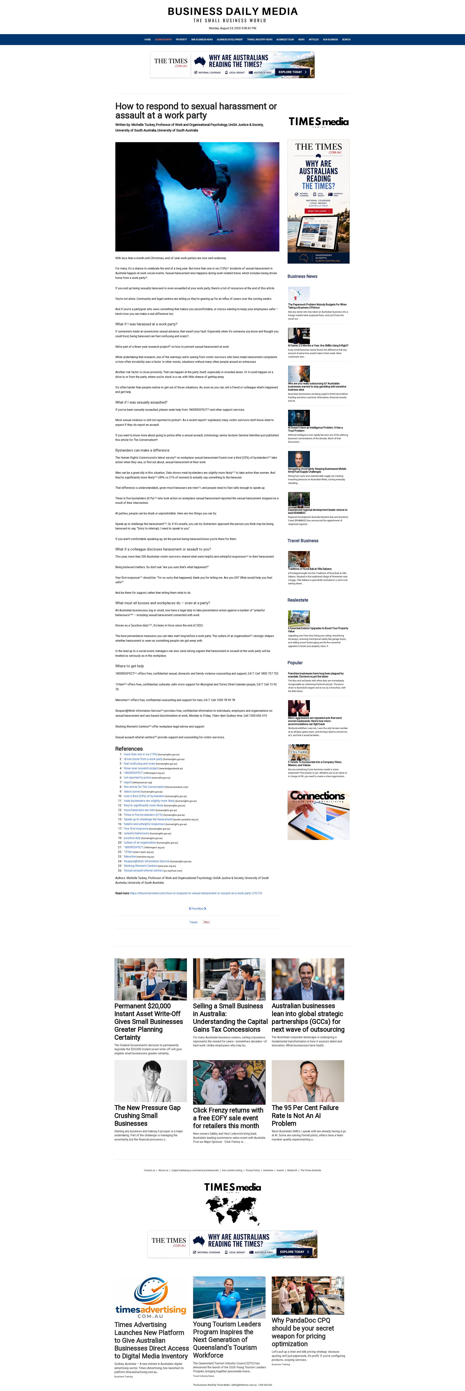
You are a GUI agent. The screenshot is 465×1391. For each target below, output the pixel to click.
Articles (314, 39)
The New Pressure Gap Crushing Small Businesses (147, 1115)
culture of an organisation (234, 636)
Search (346, 39)
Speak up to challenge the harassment (139, 524)
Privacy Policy (253, 1170)
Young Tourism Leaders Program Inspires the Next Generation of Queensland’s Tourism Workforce (227, 1339)
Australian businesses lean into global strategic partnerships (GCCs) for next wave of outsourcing (308, 1017)
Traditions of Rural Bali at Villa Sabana (309, 568)
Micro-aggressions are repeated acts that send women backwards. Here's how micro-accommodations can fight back (315, 721)
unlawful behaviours (136, 833)
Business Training (123, 1376)
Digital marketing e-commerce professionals (195, 1170)
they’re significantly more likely (135, 477)
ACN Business (330, 39)
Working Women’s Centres (132, 726)
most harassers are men (182, 488)
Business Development (230, 39)
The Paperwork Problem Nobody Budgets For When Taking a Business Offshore (317, 306)
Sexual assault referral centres (134, 737)
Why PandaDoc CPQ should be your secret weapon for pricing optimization (303, 1332)
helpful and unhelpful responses (225, 556)
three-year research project (151, 346)
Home (148, 39)
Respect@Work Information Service (138, 710)
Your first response (127, 577)
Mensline (121, 700)
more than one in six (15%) (210, 268)
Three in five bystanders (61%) (134, 498)
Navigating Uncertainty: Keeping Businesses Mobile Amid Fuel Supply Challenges (317, 470)
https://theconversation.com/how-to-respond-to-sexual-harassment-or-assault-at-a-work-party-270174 (196, 893)
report (201, 420)
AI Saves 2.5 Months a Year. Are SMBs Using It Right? (318, 345)
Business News (163, 39)
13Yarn (119, 684)
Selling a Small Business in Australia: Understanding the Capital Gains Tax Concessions (230, 1017)
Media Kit (292, 1170)
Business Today (285, 39)
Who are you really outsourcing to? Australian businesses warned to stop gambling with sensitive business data (317, 386)
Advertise (268, 1170)
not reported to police (165, 420)
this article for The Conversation (135, 440)
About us (163, 1170)
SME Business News (202, 39)
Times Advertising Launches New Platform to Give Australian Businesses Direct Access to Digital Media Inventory (151, 1340)
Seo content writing (232, 1170)
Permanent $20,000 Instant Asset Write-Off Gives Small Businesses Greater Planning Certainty (148, 1021)
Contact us (149, 1170)
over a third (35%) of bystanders (247, 457)
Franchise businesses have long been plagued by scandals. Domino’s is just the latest (316, 675)
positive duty (140, 625)
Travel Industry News (259, 39)
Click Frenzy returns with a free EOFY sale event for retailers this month (228, 1118)
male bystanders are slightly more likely (207, 472)
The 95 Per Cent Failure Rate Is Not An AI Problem (305, 1115)
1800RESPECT (198, 409)
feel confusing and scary (171, 336)
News (301, 39)
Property (181, 39)
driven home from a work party (143, 759)
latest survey (166, 457)
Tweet (193, 922)
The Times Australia (311, 1170)
